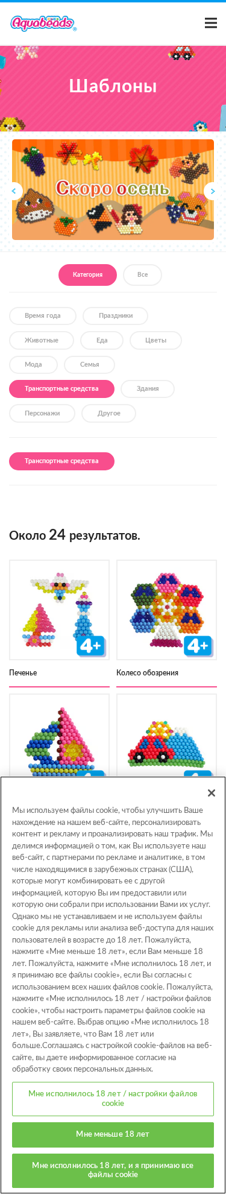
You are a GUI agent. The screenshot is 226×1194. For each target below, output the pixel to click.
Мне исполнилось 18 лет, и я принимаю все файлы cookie (112, 1171)
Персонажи (42, 413)
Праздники (116, 315)
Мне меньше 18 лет (112, 1135)
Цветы (155, 340)
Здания (148, 388)
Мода (33, 364)
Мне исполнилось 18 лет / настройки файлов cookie (113, 1099)
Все (142, 275)
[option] (113, 190)
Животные (41, 340)
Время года (43, 315)
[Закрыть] (211, 793)
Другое (109, 413)
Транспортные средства (62, 388)
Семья (89, 364)
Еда (102, 340)
